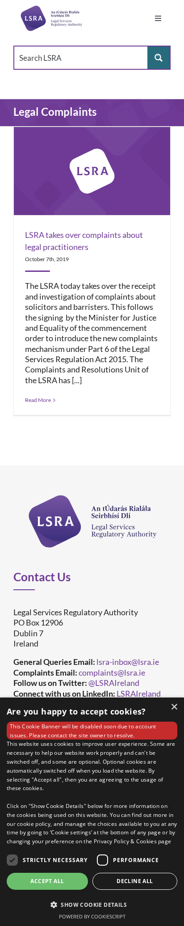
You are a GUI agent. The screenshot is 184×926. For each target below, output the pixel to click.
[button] (92, 904)
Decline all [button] (135, 881)
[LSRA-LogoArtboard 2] (51, 18)
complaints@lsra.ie (112, 672)
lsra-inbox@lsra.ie (127, 662)
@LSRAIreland (113, 683)
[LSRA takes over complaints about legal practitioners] (92, 171)
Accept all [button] (47, 881)
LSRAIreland (139, 693)
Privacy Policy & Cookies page (132, 841)
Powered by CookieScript (92, 916)
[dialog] (92, 812)
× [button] (174, 707)
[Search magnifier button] (158, 58)
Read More (38, 400)
